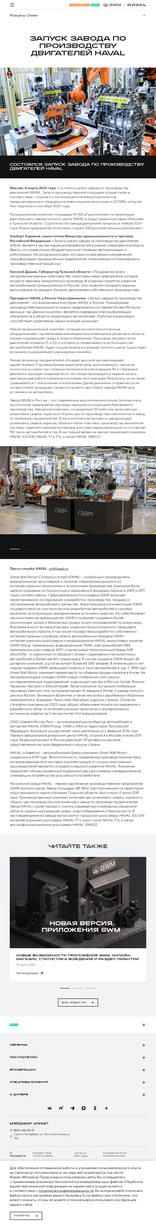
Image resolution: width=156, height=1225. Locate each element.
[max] (84, 1108)
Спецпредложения (29, 1082)
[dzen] (106, 1108)
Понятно (22, 1216)
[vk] (50, 1108)
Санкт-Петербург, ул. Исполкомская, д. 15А (42, 1136)
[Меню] (12, 4)
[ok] (95, 1108)
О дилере (19, 1095)
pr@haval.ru (58, 568)
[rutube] (61, 1108)
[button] (65, 988)
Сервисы (18, 1045)
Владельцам (23, 1070)
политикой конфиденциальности (66, 1190)
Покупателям (23, 1057)
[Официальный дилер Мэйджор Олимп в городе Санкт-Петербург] (124, 5)
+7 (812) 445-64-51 (22, 1130)
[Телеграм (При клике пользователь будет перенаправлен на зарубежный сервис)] (72, 1108)
